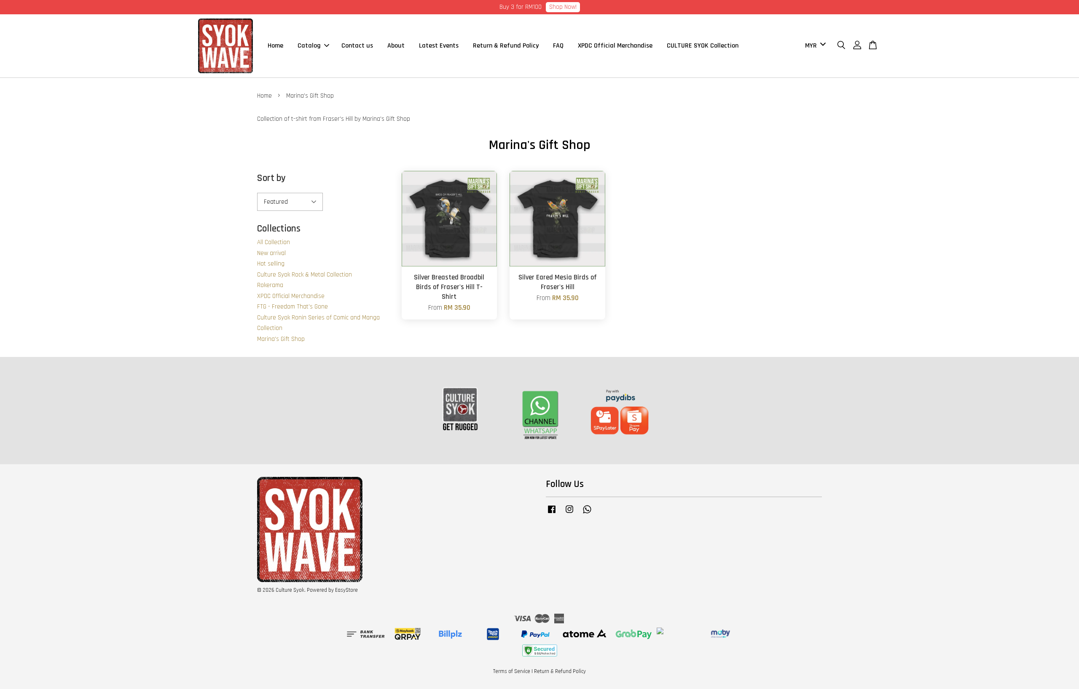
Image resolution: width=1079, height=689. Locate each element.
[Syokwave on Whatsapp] (587, 513)
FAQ (558, 45)
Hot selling (271, 264)
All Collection (273, 242)
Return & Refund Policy (506, 45)
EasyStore (346, 590)
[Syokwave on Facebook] (552, 513)
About (396, 45)
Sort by (271, 178)
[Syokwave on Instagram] (569, 513)
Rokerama (270, 285)
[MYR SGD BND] (814, 45)
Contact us (357, 45)
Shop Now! (563, 7)
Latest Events (439, 45)
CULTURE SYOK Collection (702, 45)
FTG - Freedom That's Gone (292, 307)
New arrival (271, 253)
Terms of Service (511, 671)
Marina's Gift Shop (281, 339)
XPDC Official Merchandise (615, 45)
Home (275, 45)
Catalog (309, 45)
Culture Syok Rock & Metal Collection (304, 275)
